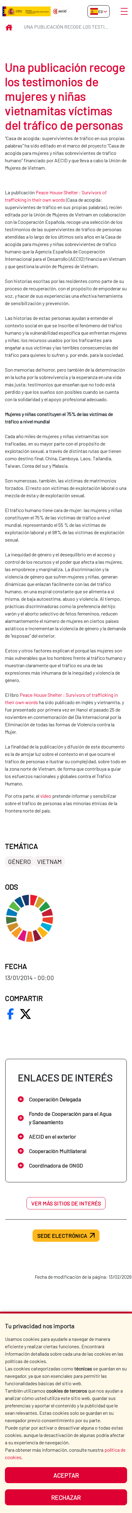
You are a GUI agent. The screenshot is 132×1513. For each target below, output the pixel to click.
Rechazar (66, 1497)
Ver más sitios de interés (66, 1203)
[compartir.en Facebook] (10, 1013)
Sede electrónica (62, 1235)
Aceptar (66, 1475)
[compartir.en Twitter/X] (25, 1013)
